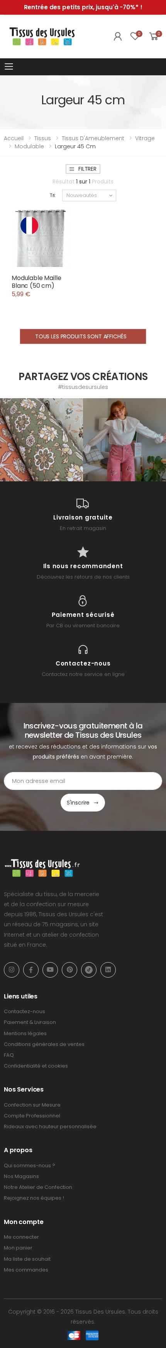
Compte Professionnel (32, 1115)
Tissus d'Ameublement (93, 138)
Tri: (53, 195)
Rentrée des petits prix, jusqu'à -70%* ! (83, 7)
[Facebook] (31, 970)
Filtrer (87, 169)
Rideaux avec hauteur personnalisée (50, 1126)
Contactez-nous (24, 1011)
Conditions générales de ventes (44, 1044)
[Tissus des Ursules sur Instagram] (41, 439)
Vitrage (145, 138)
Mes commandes (26, 1269)
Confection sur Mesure (32, 1105)
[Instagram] (11, 970)
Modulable (29, 146)
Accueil (14, 138)
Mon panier (18, 1247)
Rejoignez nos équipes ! (34, 1198)
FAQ (9, 1055)
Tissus (42, 138)
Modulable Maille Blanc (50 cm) (36, 281)
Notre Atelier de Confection (38, 1187)
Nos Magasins (21, 1176)
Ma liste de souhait (27, 1259)
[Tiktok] (89, 970)
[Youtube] (50, 970)
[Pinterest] (69, 970)
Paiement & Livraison (30, 1022)
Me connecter (21, 1237)
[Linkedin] (108, 970)
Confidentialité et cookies (36, 1066)
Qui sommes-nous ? (29, 1165)
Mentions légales (25, 1033)
